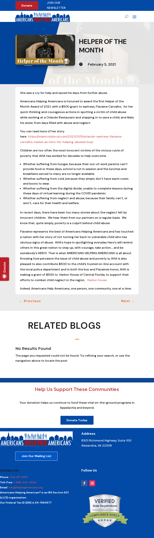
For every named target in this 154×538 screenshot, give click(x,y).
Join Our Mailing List (36, 456)
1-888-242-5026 (25, 482)
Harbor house (97, 280)
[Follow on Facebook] (84, 483)
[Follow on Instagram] (92, 483)
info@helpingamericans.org (26, 487)
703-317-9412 (19, 477)
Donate (26, 5)
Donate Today (77, 420)
